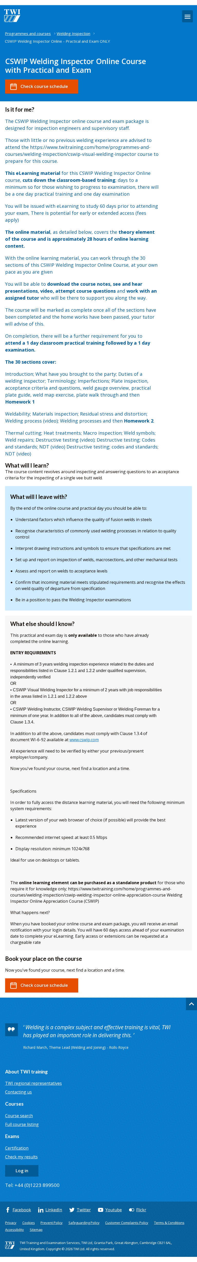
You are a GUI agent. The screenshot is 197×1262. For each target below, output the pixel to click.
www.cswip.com (84, 739)
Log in (21, 1171)
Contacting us (18, 1092)
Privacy (10, 1222)
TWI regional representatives (33, 1083)
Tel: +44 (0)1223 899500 (32, 1185)
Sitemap (36, 1229)
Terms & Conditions (169, 1222)
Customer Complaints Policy (126, 1222)
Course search (19, 1115)
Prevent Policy (52, 1222)
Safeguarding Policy (84, 1222)
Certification (16, 1148)
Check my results (21, 1157)
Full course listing (22, 1124)
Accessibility (14, 1229)
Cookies (28, 1222)
